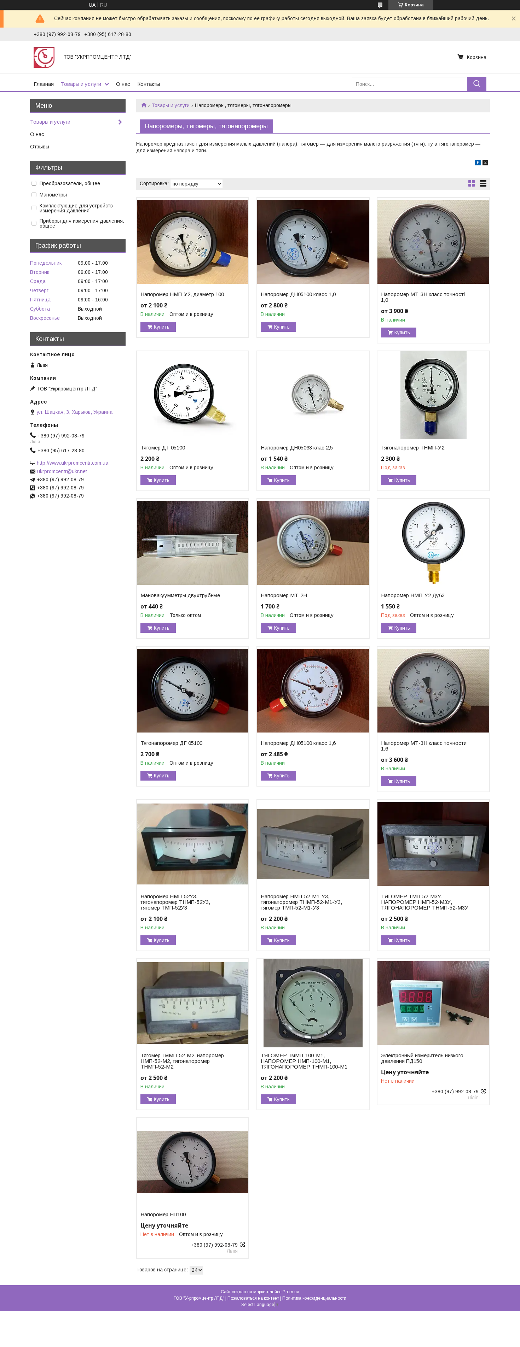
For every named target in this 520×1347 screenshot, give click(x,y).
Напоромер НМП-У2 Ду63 (413, 595)
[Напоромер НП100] (192, 1162)
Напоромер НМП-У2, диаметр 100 (182, 294)
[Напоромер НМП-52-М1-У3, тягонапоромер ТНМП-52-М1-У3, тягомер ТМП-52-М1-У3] (313, 844)
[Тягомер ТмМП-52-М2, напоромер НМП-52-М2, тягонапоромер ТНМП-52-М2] (192, 1003)
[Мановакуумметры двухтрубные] (192, 543)
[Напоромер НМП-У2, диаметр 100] (192, 242)
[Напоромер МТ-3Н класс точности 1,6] (433, 691)
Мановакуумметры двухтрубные (180, 595)
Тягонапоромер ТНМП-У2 (412, 448)
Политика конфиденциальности (314, 1298)
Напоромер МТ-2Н (284, 595)
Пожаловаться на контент (253, 1298)
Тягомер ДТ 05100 (162, 448)
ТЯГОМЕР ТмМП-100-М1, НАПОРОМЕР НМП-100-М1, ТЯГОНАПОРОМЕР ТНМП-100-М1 (304, 1061)
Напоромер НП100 (163, 1214)
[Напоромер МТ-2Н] (313, 543)
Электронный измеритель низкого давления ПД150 (422, 1058)
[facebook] (478, 163)
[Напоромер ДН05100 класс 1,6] (313, 691)
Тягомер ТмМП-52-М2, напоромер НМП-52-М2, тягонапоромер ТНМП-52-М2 (182, 1061)
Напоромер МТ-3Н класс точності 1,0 (423, 297)
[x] (485, 163)
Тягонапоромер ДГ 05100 (171, 743)
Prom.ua (291, 1291)
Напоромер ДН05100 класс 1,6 (298, 743)
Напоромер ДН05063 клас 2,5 (297, 448)
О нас (123, 84)
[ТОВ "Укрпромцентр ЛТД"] (44, 57)
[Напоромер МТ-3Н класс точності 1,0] (433, 242)
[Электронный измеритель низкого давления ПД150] (433, 1003)
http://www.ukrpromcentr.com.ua (72, 463)
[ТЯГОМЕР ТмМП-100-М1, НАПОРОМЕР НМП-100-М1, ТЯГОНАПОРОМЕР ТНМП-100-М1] (313, 1003)
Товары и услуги (81, 84)
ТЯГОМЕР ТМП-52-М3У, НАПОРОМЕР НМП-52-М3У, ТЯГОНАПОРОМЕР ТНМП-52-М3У (424, 902)
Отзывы (39, 146)
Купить (161, 327)
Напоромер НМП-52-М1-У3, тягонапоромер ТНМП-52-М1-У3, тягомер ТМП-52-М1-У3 (301, 902)
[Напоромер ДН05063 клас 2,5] (313, 395)
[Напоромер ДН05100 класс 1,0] (313, 242)
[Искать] (476, 84)
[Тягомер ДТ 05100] (192, 395)
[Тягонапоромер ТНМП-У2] (433, 395)
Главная (44, 84)
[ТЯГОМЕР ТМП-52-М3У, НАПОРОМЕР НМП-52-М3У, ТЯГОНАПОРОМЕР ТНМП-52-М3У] (433, 844)
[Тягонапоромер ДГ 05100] (192, 691)
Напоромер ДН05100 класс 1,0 (298, 294)
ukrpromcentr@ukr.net (62, 471)
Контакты (148, 84)
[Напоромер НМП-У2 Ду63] (433, 543)
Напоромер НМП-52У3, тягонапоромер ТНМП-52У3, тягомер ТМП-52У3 (175, 902)
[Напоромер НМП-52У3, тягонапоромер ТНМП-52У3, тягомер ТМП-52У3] (192, 844)
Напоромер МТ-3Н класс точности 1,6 (424, 746)
